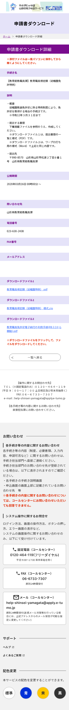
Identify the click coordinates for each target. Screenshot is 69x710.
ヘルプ (7, 647)
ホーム (6, 36)
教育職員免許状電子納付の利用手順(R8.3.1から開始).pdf (34, 329)
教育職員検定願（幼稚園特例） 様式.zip (30, 308)
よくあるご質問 (12, 655)
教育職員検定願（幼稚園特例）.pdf (27, 289)
